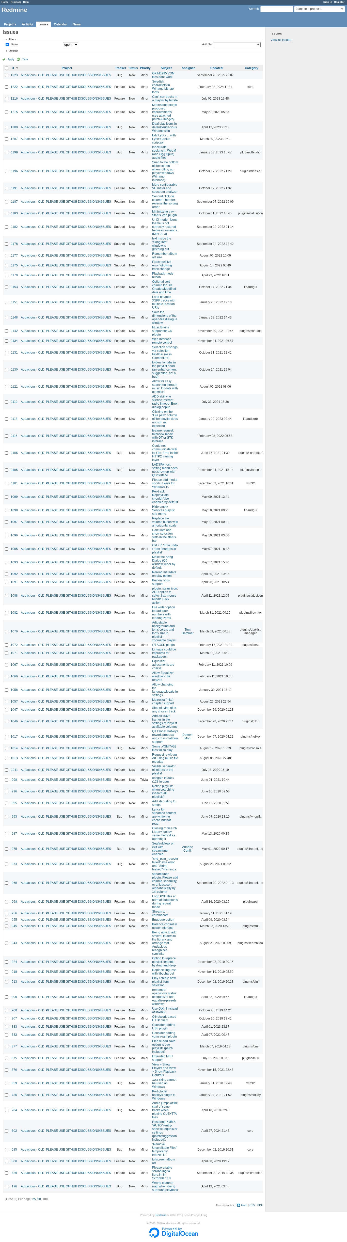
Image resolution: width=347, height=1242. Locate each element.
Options (13, 50)
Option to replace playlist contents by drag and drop (164, 962)
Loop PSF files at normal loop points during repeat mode (165, 902)
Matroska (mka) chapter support (163, 701)
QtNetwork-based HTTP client (164, 1018)
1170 (14, 275)
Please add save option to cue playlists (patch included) (163, 1046)
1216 (14, 98)
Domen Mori (187, 736)
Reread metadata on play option (164, 574)
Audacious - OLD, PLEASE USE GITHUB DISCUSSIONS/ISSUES (66, 75)
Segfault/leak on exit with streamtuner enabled (163, 849)
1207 (14, 139)
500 (14, 1161)
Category (251, 68)
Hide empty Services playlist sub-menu (163, 510)
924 (14, 962)
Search (254, 9)
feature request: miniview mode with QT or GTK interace (163, 436)
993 (14, 816)
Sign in (327, 2)
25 (34, 1199)
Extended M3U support (162, 1058)
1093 (14, 562)
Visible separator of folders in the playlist (164, 770)
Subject (166, 68)
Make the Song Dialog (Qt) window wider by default (163, 562)
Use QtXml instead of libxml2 (165, 1010)
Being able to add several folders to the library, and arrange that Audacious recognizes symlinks (164, 943)
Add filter (207, 44)
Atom (244, 1205)
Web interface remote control (162, 340)
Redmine (160, 1215)
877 (14, 1046)
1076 (14, 631)
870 (14, 1070)
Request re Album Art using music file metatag (165, 758)
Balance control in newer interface (164, 926)
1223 (14, 75)
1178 (14, 244)
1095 (14, 549)
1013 (14, 758)
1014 (14, 748)
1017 (14, 736)
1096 (14, 535)
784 (14, 1110)
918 (14, 972)
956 (14, 913)
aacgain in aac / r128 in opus (163, 779)
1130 (14, 369)
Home (5, 2)
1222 (14, 87)
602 (14, 1131)
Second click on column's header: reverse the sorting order (165, 202)
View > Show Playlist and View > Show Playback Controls (164, 1070)
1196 (14, 171)
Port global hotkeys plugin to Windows (164, 1095)
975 (14, 849)
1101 (14, 483)
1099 (14, 497)
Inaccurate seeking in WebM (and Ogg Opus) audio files (164, 152)
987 (14, 833)
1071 (14, 653)
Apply (11, 59)
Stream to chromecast (160, 913)
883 (14, 1026)
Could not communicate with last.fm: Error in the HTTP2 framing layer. (165, 453)
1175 (14, 265)
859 (14, 1083)
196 (14, 1186)
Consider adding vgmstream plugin (164, 1034)
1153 (14, 287)
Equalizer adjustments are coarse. (163, 664)
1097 (14, 522)
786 (14, 1095)
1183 (14, 213)
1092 (14, 574)
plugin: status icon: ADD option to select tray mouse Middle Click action (165, 595)
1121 (14, 386)
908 (14, 1010)
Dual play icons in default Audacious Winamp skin (164, 127)
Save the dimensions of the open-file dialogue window (164, 317)
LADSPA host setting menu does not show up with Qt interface (165, 470)
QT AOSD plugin (163, 645)
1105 (14, 470)
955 (14, 919)
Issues (43, 24)
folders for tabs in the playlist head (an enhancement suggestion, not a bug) (164, 369)
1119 (14, 402)
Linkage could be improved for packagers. (164, 653)
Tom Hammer (188, 631)
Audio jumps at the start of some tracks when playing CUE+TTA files (165, 1110)
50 (39, 1199)
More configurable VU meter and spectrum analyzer (165, 188)
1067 (14, 664)
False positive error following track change (162, 265)
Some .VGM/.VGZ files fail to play (164, 748)
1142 (14, 331)
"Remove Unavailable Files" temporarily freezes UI (164, 1149)
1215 (14, 112)
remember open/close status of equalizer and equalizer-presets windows (164, 997)
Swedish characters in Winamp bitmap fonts (163, 87)
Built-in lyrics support (161, 582)
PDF (260, 1205)
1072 (14, 645)
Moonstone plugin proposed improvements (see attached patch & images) (164, 112)
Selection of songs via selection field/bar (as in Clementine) (165, 352)
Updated (216, 68)
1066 (14, 676)
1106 (14, 453)
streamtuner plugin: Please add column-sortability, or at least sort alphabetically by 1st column (165, 883)
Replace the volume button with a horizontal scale (165, 522)
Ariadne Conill (187, 848)
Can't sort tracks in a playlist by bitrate (165, 98)
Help (26, 2)
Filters (12, 39)
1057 (14, 701)
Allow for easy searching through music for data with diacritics (165, 386)
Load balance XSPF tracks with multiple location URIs (163, 302)
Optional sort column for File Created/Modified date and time (164, 287)
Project (67, 68)
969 (14, 883)
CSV (252, 1205)
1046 (14, 721)
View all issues (281, 40)
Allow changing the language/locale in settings (165, 690)
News (77, 24)
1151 (14, 302)
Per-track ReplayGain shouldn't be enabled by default (165, 497)
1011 (14, 770)
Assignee (188, 68)
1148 (14, 317)
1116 (14, 436)
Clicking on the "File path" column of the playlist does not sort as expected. (165, 419)
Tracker (120, 68)
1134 (14, 341)
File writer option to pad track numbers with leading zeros (163, 613)
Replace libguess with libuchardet (164, 971)
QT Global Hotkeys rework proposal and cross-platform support (165, 736)
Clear (25, 59)
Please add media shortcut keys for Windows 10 (164, 483)
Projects (16, 2)
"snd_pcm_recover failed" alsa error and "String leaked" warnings (165, 864)
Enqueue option (163, 919)
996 (14, 791)
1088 (14, 595)
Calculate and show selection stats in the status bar (164, 535)
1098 (14, 510)
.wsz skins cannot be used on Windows (164, 1083)
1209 (14, 127)
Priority (145, 68)
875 (14, 1058)
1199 (14, 152)
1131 (14, 352)
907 (14, 1018)
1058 (14, 690)
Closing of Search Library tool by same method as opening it (164, 833)
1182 (14, 227)
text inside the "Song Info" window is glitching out (161, 244)
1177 (14, 255)
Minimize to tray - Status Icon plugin (164, 213)
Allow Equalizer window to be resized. (163, 676)
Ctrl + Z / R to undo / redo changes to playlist (165, 549)
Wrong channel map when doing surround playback (165, 1186)
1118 (14, 419)
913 (14, 981)
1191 (14, 188)
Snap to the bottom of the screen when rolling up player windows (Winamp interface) (165, 171)
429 (14, 1173)
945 (14, 926)
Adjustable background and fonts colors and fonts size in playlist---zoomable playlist (164, 631)
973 (14, 864)
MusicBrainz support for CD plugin (162, 331)
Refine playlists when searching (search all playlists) (163, 791)
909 (14, 997)
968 (14, 901)
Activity (27, 24)
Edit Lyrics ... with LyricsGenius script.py (164, 139)
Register (339, 2)
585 (14, 1149)
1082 (14, 612)
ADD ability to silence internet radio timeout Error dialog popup (165, 402)
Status (14, 44)
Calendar (60, 24)
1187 (14, 201)
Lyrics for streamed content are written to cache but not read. (164, 816)
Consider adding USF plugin (163, 1026)
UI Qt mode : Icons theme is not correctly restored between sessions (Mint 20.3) (164, 227)
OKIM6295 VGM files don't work (163, 75)
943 (14, 943)
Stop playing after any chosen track (164, 709)
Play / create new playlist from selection (164, 981)
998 (14, 780)
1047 (14, 709)
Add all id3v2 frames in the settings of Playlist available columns (164, 721)
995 (14, 803)
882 (14, 1035)
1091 (14, 582)
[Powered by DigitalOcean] (173, 1236)
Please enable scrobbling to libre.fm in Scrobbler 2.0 (162, 1173)
